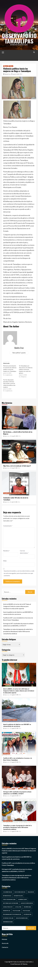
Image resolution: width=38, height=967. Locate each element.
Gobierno (14, 720)
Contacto (5, 947)
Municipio (6, 910)
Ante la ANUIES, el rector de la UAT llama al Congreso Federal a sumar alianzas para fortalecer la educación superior (17, 606)
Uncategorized (21, 918)
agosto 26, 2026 (15, 728)
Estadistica (6, 493)
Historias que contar (15, 493)
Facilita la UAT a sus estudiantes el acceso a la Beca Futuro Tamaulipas (18, 619)
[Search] (34, 52)
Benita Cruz (8, 74)
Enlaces (31, 892)
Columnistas (7, 892)
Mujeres (5, 66)
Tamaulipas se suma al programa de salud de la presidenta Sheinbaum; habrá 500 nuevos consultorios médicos (18, 631)
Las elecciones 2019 (27, 903)
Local (5, 427)
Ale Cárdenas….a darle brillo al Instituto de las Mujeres (17, 433)
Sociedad (27, 914)
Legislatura (7, 906)
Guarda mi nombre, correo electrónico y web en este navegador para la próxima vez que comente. (19, 573)
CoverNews (14, 964)
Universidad (6, 684)
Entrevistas (7, 895)
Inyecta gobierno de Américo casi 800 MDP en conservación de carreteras (18, 613)
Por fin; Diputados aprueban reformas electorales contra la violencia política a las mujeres (9, 383)
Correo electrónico (24, 552)
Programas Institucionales (12, 914)
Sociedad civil (8, 918)
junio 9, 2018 (16, 74)
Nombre (6, 551)
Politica (11, 66)
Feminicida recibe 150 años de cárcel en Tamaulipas (15, 499)
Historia (4, 939)
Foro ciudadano (7, 720)
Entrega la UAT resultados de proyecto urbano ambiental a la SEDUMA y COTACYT (18, 625)
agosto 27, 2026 (15, 695)
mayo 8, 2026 (14, 468)
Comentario (7, 526)
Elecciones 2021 (20, 892)
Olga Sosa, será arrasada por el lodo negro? (17, 466)
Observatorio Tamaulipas (19, 38)
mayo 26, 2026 (15, 436)
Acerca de (5, 943)
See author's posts (19, 353)
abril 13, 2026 (14, 502)
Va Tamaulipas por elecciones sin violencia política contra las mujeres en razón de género (25, 369)
